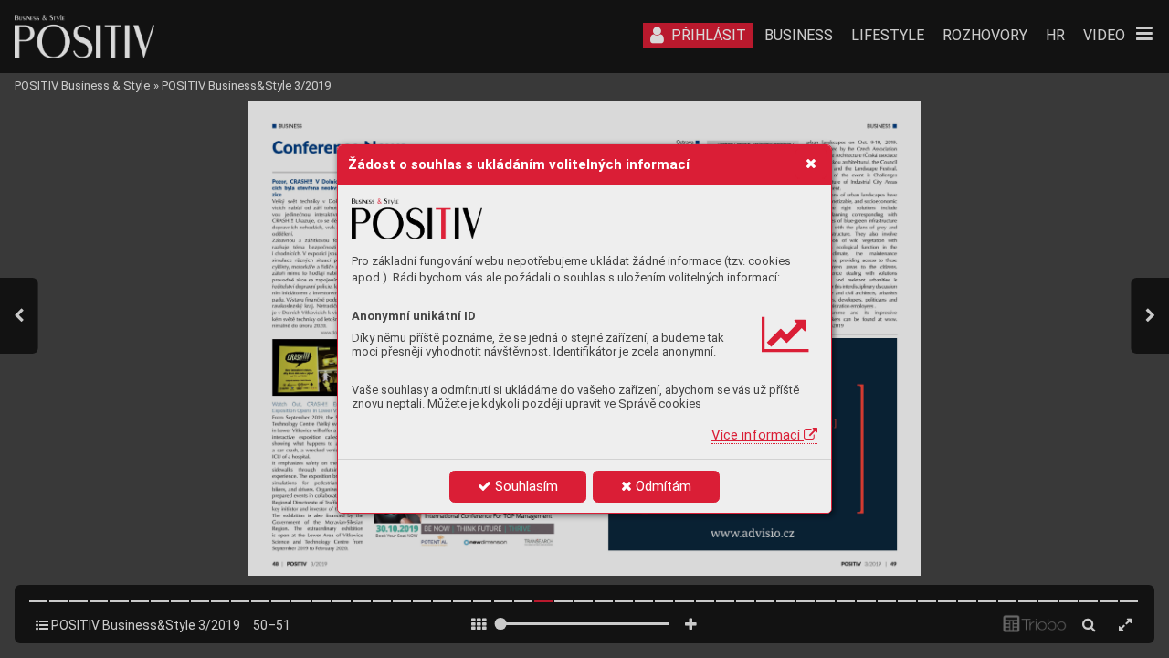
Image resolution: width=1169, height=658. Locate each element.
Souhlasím (524, 486)
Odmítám (661, 486)
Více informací (757, 435)
